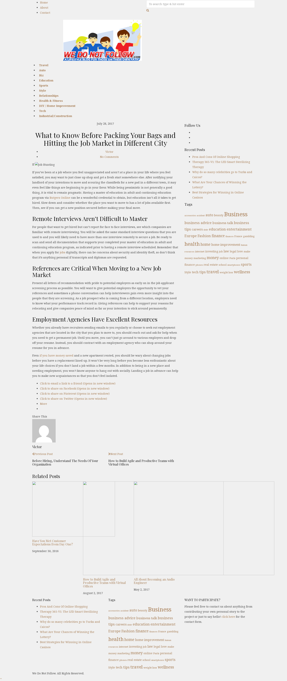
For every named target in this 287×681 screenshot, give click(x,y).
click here (228, 616)
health (192, 243)
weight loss (226, 272)
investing (211, 251)
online (224, 258)
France (238, 236)
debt (205, 229)
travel (213, 272)
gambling (249, 236)
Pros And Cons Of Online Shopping (216, 157)
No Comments (109, 157)
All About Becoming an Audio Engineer (154, 581)
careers (197, 229)
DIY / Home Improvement (57, 106)
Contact (45, 12)
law (226, 251)
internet (199, 251)
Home (44, 2)
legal (233, 251)
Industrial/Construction (55, 116)
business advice (198, 222)
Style (187, 272)
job (221, 251)
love (240, 251)
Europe (190, 235)
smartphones (233, 265)
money (213, 257)
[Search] (147, 10)
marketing (199, 258)
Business (236, 214)
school (222, 264)
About (44, 7)
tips (202, 272)
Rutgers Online (60, 197)
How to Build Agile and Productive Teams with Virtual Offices (104, 582)
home (205, 244)
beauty (218, 215)
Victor (109, 152)
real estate (211, 264)
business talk (222, 223)
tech (195, 272)
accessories (190, 215)
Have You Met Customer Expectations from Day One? (52, 542)
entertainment (239, 229)
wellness (242, 271)
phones (199, 265)
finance (218, 235)
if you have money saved (56, 355)
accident (201, 215)
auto (209, 215)
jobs (62, 252)
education (217, 229)
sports (246, 264)
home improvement (225, 244)
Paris (232, 258)
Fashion (204, 235)
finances (230, 236)
